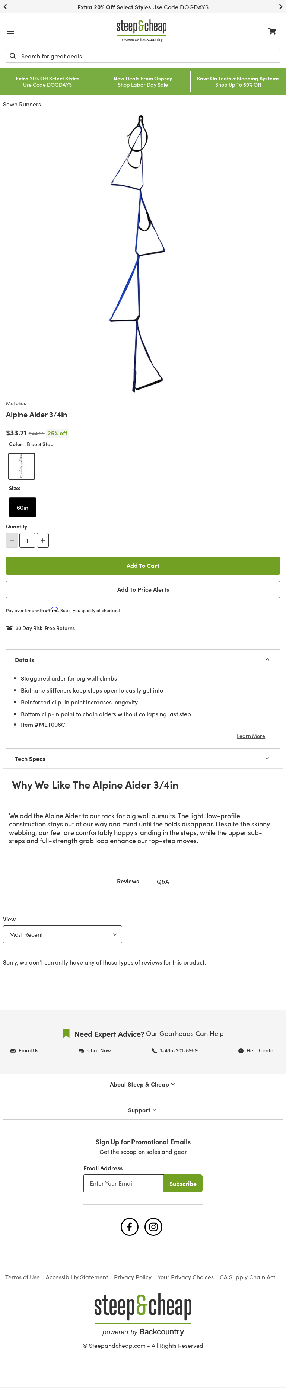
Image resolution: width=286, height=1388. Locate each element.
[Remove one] (12, 540)
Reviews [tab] (128, 881)
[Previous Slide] (5, 6)
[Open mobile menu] (10, 31)
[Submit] (13, 56)
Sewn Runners (22, 104)
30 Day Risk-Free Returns (45, 628)
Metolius (16, 403)
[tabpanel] (143, 938)
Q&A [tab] (163, 881)
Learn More (251, 735)
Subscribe (183, 1183)
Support (139, 1110)
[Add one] (43, 540)
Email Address (103, 1167)
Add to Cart (143, 565)
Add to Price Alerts (143, 589)
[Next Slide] (281, 6)
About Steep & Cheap (139, 1084)
